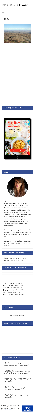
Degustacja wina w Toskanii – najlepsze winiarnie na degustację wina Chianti (17, 365)
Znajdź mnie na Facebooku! (15, 268)
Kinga (5, 362)
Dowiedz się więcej (8, 409)
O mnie (13, 243)
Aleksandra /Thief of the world (14, 378)
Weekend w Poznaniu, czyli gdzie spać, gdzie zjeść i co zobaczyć (17, 388)
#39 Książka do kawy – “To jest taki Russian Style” (16, 380)
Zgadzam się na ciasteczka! (27, 408)
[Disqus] (17, 80)
